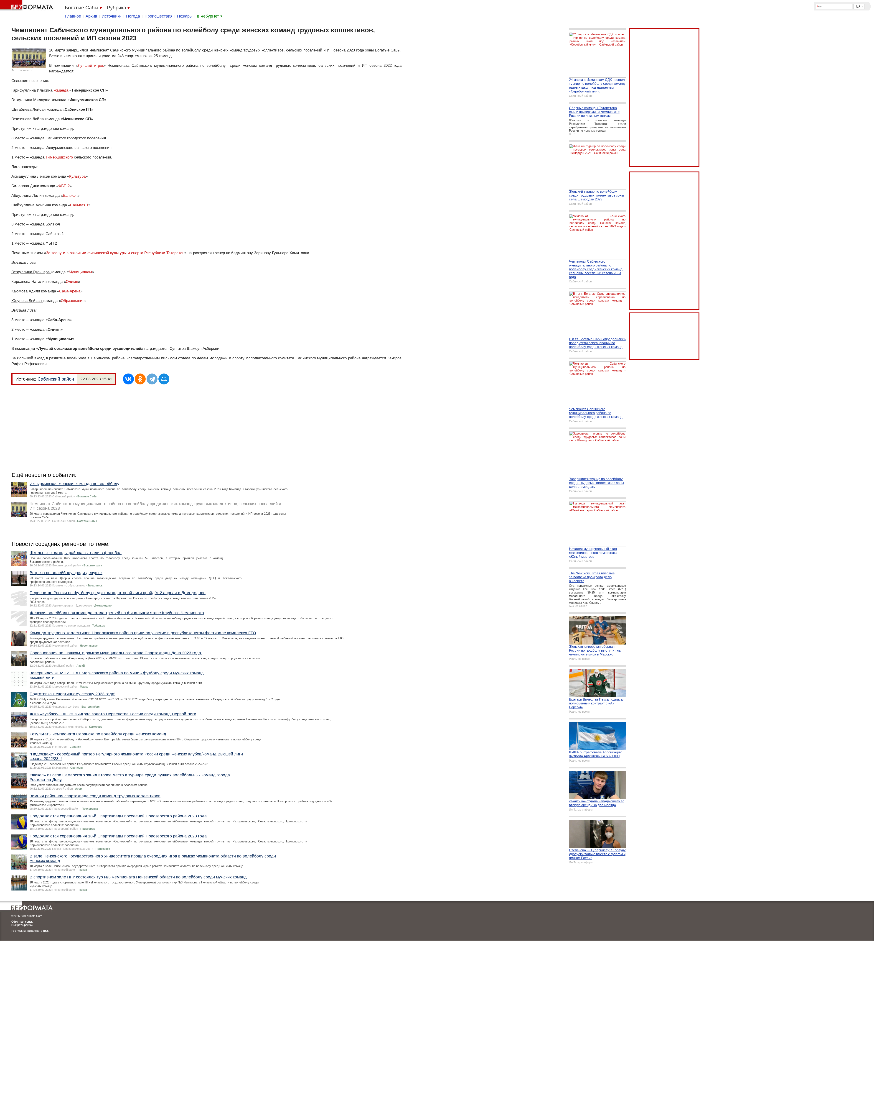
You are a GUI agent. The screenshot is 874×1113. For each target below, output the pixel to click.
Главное (73, 16)
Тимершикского (59, 157)
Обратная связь (22, 921)
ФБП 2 (64, 186)
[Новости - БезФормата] (27, 5)
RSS (46, 930)
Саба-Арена (69, 291)
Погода (133, 16)
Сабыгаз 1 (79, 205)
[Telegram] (152, 379)
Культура (77, 176)
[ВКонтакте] (128, 379)
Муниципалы (80, 272)
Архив (91, 16)
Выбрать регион (22, 925)
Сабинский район (56, 378)
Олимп (72, 281)
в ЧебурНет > (210, 16)
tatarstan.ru (26, 70)
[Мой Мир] (163, 379)
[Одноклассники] (140, 379)
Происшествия (159, 16)
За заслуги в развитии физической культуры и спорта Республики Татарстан (115, 253)
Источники (112, 16)
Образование (72, 301)
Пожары (185, 16)
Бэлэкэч (70, 195)
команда (60, 90)
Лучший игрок (91, 65)
